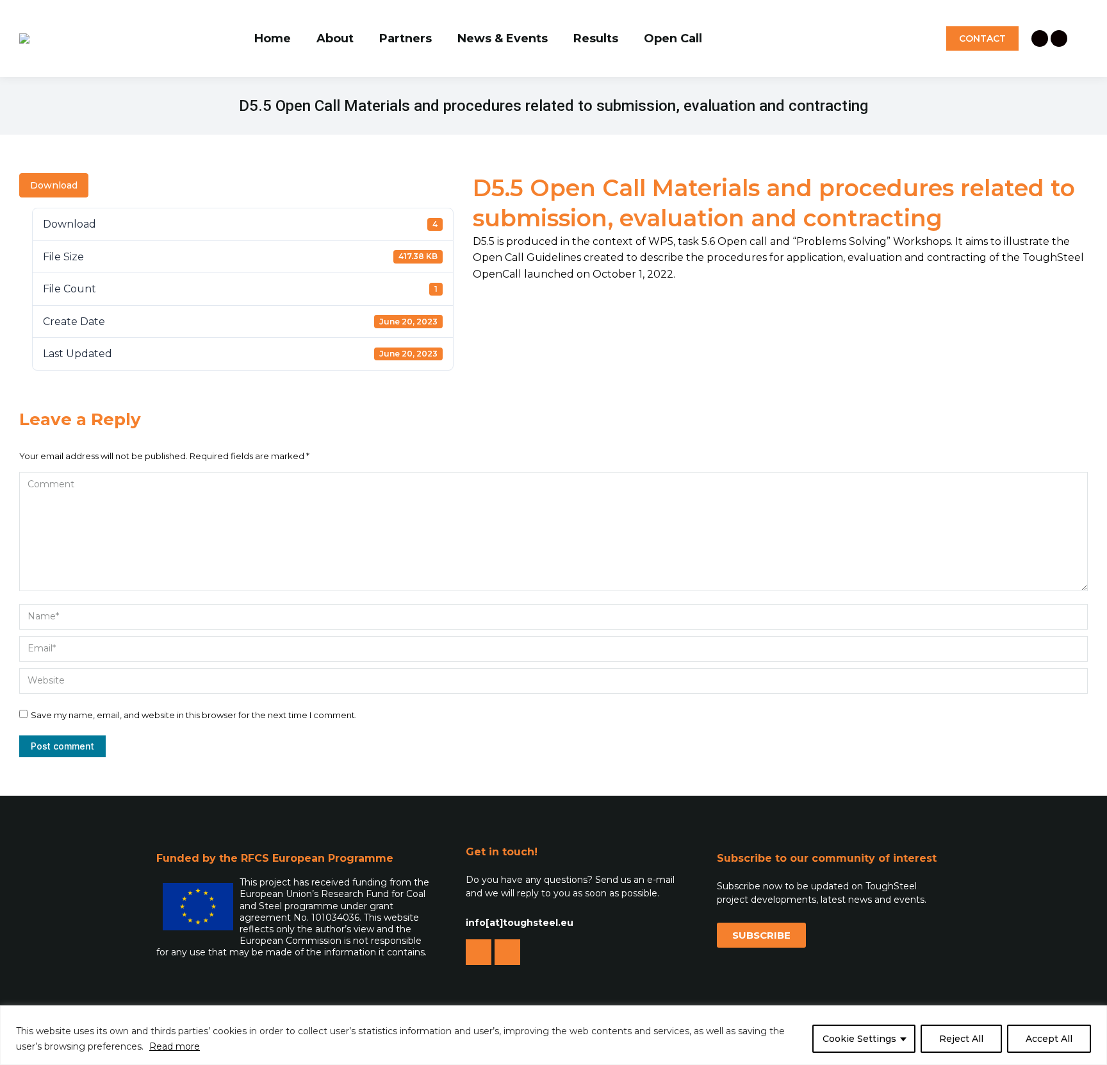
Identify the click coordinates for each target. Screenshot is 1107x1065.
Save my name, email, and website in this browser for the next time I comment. (194, 715)
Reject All (961, 1038)
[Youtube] (507, 952)
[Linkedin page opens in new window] (1039, 38)
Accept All (1049, 1038)
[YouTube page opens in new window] (1059, 38)
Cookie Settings (859, 1038)
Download (54, 185)
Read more (174, 1046)
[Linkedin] (478, 952)
